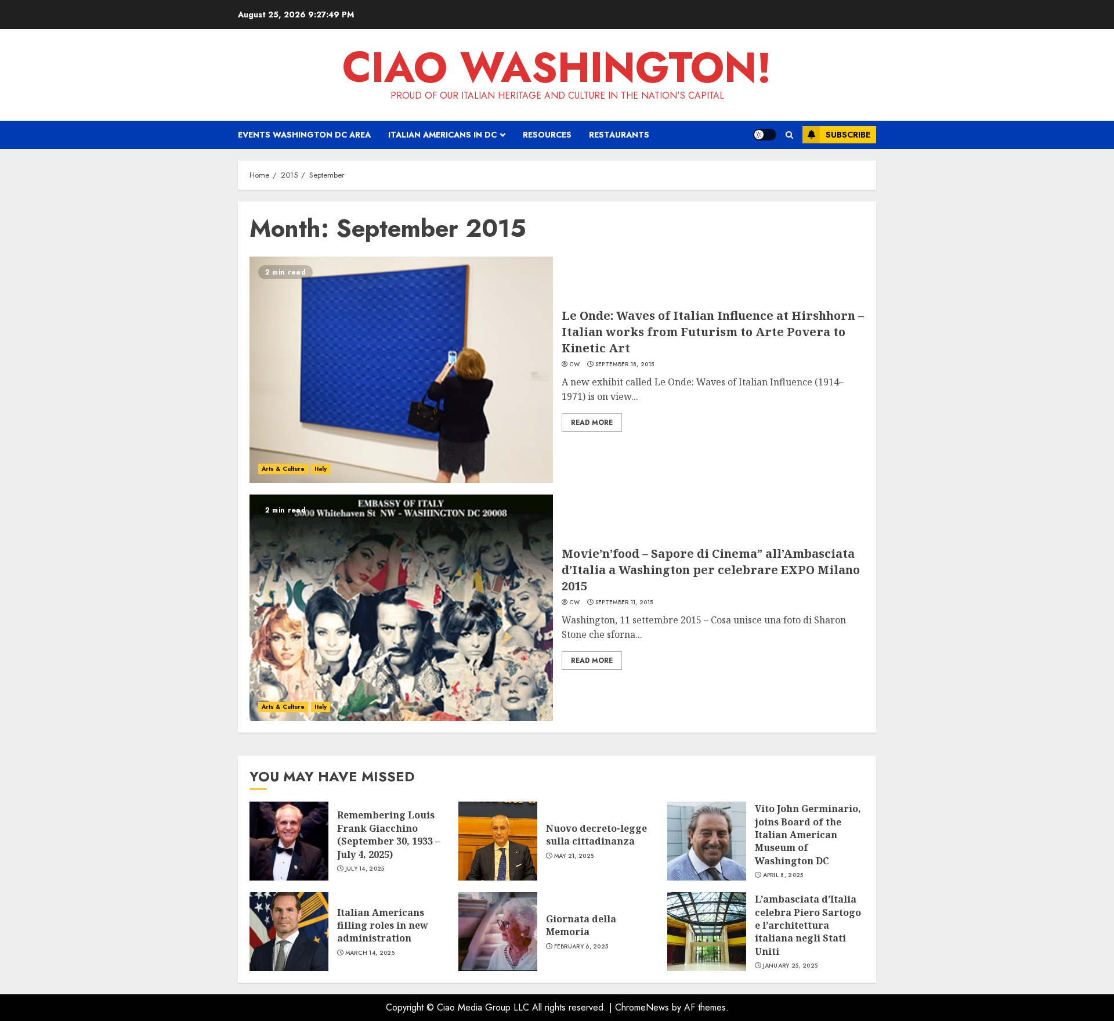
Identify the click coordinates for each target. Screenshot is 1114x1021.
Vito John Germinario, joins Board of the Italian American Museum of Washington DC (808, 834)
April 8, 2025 (783, 875)
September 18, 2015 (624, 364)
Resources (547, 134)
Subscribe (848, 134)
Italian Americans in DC (442, 134)
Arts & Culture (283, 468)
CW (574, 364)
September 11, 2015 (624, 602)
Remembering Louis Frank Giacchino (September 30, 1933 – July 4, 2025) (388, 834)
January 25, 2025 (790, 966)
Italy (320, 468)
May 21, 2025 (574, 856)
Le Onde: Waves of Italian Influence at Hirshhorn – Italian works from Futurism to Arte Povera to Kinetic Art (713, 332)
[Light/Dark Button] (764, 134)
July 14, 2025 (365, 869)
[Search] (789, 135)
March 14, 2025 (370, 953)
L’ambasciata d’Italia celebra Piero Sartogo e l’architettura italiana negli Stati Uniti (808, 925)
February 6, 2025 (581, 947)
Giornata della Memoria (581, 925)
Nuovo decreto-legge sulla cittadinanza (596, 834)
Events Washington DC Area (304, 134)
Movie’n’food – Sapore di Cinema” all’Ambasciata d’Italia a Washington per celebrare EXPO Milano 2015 (711, 570)
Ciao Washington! (557, 67)
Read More (592, 422)
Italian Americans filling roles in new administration (382, 925)
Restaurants (619, 134)
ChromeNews (642, 1007)
